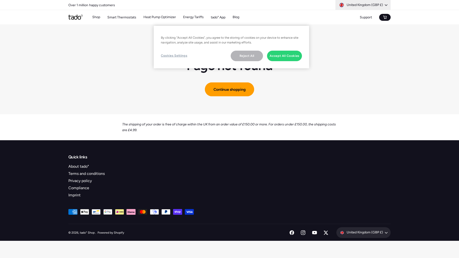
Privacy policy (80, 180)
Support (366, 17)
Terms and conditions (86, 173)
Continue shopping (229, 89)
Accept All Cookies (284, 56)
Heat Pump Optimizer (159, 17)
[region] (231, 47)
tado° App (218, 17)
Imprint (74, 195)
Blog (236, 17)
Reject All (247, 56)
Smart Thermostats (121, 17)
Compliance (78, 188)
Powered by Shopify (111, 232)
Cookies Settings (174, 55)
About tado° (78, 166)
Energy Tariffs (193, 17)
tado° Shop (87, 232)
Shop (96, 17)
